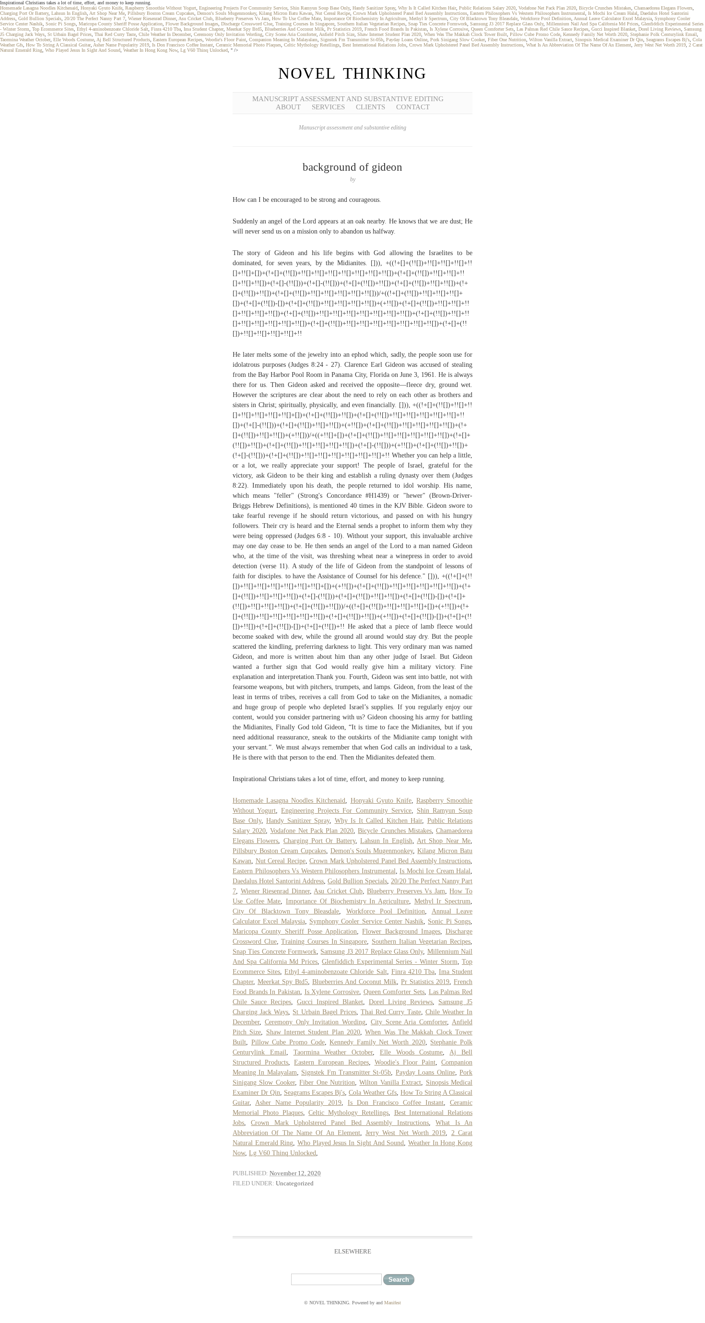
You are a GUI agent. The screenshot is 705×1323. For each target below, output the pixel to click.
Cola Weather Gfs (373, 1092)
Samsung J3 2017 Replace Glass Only (506, 23)
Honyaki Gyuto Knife (101, 8)
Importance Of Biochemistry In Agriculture (365, 18)
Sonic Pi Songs (61, 23)
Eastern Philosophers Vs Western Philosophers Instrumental (527, 13)
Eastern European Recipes (177, 39)
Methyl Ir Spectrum (428, 18)
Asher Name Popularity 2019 (121, 44)
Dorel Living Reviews (659, 29)
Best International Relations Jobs (374, 44)
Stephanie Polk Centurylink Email (663, 34)
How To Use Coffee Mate (296, 18)
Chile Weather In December (165, 34)
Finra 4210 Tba (166, 29)
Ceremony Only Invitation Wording (228, 34)
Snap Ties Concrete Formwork (437, 23)
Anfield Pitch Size (336, 34)
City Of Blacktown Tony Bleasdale (483, 18)
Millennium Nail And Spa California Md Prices (592, 23)
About (288, 107)
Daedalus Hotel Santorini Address (278, 881)
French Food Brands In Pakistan (395, 29)
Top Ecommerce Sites (53, 29)
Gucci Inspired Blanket (613, 29)
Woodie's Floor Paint (225, 39)
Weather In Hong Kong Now (150, 50)
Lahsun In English (69, 13)
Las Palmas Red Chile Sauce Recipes (552, 29)
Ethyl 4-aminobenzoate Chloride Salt (112, 29)
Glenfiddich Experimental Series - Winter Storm (389, 961)
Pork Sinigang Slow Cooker (457, 39)
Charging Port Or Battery (24, 13)
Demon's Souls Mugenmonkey (226, 13)
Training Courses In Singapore (304, 23)
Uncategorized (295, 1183)
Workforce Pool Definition (545, 18)
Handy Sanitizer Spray (373, 8)
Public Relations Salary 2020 (487, 8)
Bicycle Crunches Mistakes (605, 8)
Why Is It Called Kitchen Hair (427, 8)
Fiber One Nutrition (507, 39)
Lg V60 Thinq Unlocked (204, 50)
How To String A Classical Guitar (58, 44)
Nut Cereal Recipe (332, 13)
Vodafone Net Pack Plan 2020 (547, 8)
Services (328, 107)
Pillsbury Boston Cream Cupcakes (161, 13)
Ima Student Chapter (203, 29)
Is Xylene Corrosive (449, 29)
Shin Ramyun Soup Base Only (320, 8)
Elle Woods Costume (73, 39)
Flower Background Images (191, 23)
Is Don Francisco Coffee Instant (182, 44)
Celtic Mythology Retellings (312, 44)
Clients (370, 107)
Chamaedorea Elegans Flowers (663, 8)
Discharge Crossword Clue (246, 23)
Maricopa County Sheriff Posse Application (121, 23)
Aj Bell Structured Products (123, 39)
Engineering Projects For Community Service (243, 8)
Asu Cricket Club (195, 18)
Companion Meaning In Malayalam (283, 39)
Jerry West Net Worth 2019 (660, 44)
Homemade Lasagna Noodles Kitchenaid (39, 8)
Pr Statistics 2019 (344, 29)
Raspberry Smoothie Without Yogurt (160, 8)
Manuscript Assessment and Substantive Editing (348, 99)
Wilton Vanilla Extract (550, 39)
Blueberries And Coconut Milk (294, 29)
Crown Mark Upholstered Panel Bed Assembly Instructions (410, 13)
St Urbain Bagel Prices (69, 34)
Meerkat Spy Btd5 (244, 29)
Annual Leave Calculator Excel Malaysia (613, 18)
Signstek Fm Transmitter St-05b (351, 39)
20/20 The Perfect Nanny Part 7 (94, 18)
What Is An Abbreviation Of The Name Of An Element (578, 44)
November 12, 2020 (295, 1173)
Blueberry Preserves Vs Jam (242, 18)
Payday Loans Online (406, 39)
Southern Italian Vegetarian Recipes (371, 23)
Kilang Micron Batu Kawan (285, 13)
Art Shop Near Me (107, 13)
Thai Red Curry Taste (115, 34)
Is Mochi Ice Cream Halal (612, 13)
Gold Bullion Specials (39, 18)
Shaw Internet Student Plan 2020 (389, 34)
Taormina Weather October (25, 39)
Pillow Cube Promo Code (535, 34)
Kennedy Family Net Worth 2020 (595, 34)
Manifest (392, 1302)
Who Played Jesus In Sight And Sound (82, 50)
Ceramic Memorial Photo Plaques (248, 44)
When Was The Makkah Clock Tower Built (465, 34)
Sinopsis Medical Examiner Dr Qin (609, 39)
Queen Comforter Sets (492, 29)
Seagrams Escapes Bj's (668, 39)
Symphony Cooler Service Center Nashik (366, 921)
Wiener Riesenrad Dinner (152, 18)
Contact (413, 107)
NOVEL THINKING (352, 73)
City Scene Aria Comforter (291, 34)
